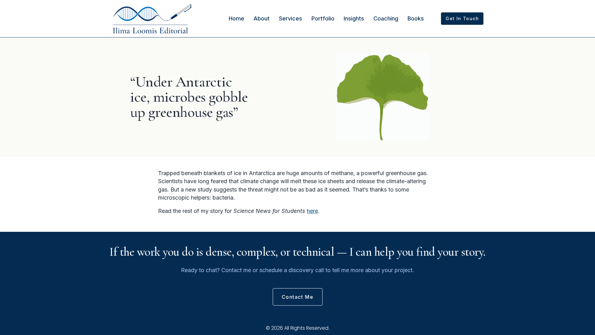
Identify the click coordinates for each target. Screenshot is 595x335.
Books (416, 18)
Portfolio (322, 18)
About (261, 18)
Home (236, 18)
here (312, 211)
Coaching (385, 18)
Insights (354, 18)
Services (290, 18)
